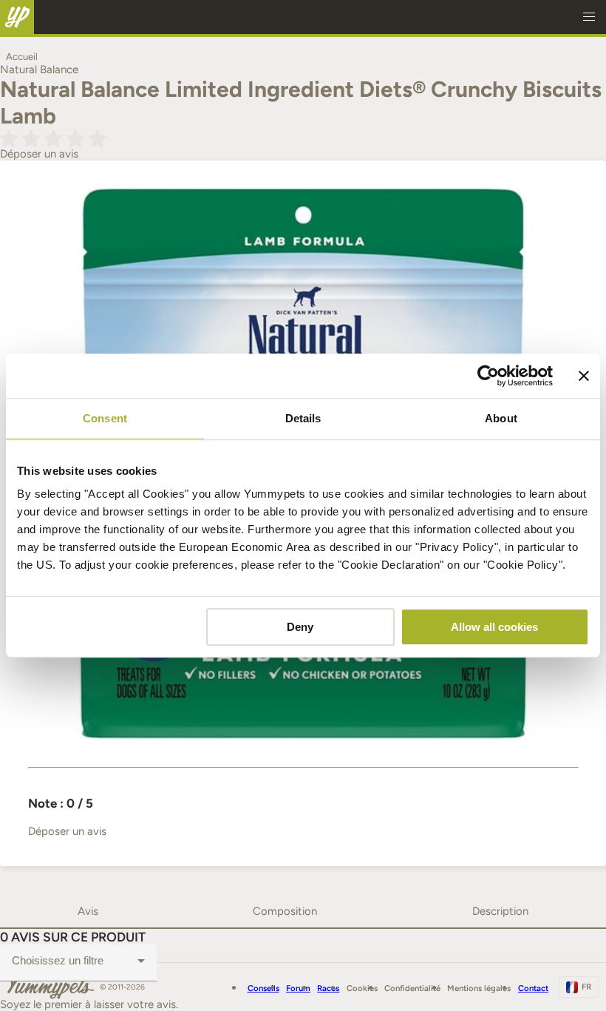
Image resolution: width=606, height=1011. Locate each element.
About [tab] (501, 418)
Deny (300, 627)
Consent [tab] (105, 418)
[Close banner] (584, 376)
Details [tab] (303, 418)
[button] (589, 17)
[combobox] (78, 961)
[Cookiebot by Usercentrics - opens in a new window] (488, 376)
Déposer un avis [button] (39, 153)
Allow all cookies (494, 627)
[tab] (88, 911)
